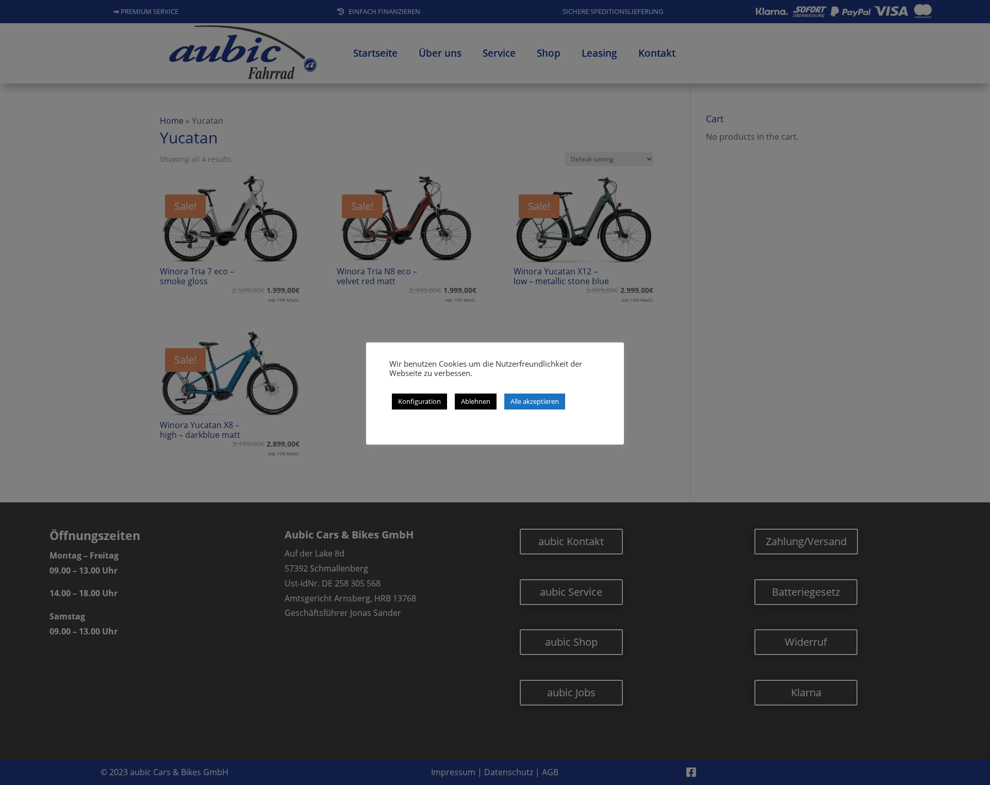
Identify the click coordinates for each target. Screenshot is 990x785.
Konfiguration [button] (419, 401)
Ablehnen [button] (475, 401)
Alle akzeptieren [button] (534, 401)
